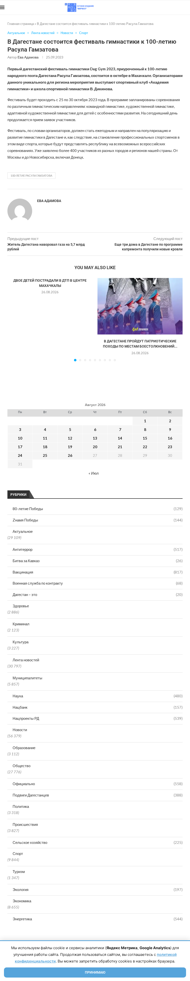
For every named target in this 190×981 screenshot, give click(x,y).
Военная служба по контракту (98, 583)
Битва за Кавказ (98, 560)
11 (45, 438)
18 (45, 446)
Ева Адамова (28, 57)
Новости (20, 729)
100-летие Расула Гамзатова (31, 175)
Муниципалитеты (27, 678)
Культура (20, 642)
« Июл (94, 473)
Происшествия (25, 824)
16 (170, 438)
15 (145, 438)
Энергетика (98, 919)
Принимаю (95, 972)
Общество (21, 765)
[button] (14, 319)
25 (45, 455)
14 (120, 438)
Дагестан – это (98, 594)
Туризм (19, 871)
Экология (98, 889)
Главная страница (20, 24)
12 (70, 438)
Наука (98, 696)
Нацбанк (98, 707)
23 (170, 446)
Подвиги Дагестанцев (98, 795)
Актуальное (23, 531)
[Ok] (180, 7)
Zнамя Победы (98, 520)
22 (145, 446)
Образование (24, 747)
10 (20, 438)
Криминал (21, 624)
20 (95, 446)
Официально (98, 783)
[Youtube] (164, 7)
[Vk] (169, 7)
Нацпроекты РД (98, 718)
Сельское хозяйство (98, 842)
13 (95, 438)
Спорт (18, 853)
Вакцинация (98, 572)
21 (120, 446)
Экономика (22, 901)
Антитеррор (98, 549)
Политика (21, 806)
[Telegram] (174, 7)
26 (70, 455)
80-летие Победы (98, 508)
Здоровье (21, 606)
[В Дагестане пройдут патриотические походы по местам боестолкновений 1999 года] (140, 306)
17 (20, 446)
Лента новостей (26, 660)
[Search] (187, 7)
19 (70, 446)
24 (20, 455)
